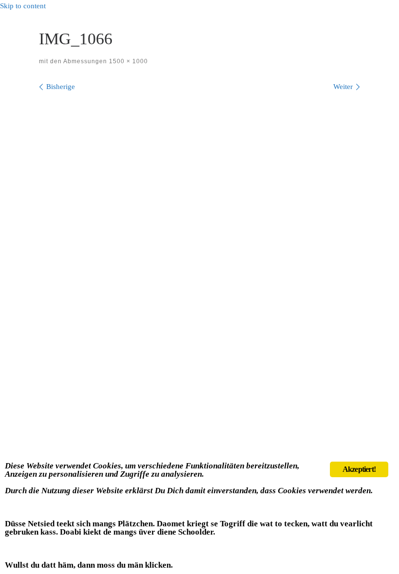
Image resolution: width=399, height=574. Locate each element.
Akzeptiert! (359, 469)
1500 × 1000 (127, 61)
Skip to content (23, 6)
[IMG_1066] (199, 207)
